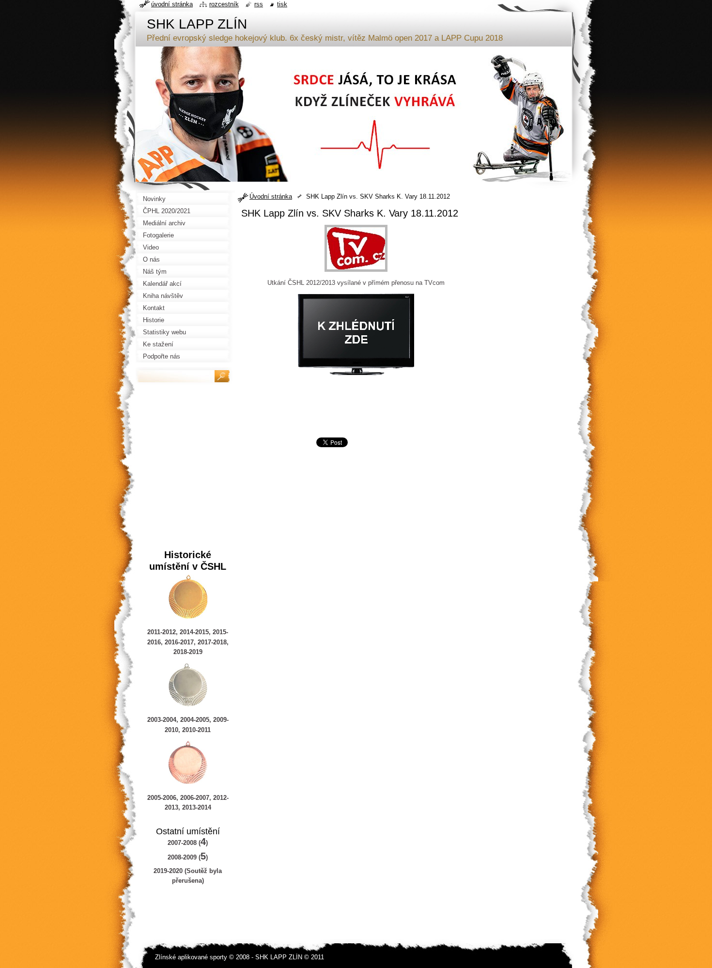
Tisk (282, 4)
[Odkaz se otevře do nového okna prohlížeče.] (356, 272)
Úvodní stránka (270, 196)
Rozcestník (224, 4)
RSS (258, 4)
